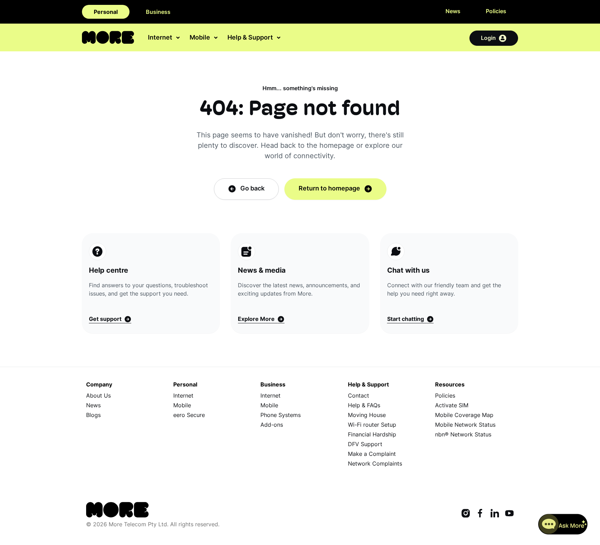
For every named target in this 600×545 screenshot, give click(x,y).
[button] (563, 524)
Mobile (182, 406)
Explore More (257, 319)
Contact (358, 396)
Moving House (367, 415)
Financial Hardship (372, 435)
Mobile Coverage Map (464, 415)
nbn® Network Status (463, 435)
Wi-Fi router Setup (372, 425)
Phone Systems (280, 415)
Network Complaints (375, 464)
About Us (98, 396)
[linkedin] (494, 514)
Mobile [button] (200, 38)
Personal (106, 12)
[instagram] (465, 514)
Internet (183, 396)
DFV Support (365, 445)
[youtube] (509, 514)
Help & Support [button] (250, 38)
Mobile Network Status (465, 425)
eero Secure (189, 415)
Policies (496, 12)
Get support (106, 319)
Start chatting (407, 319)
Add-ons (271, 425)
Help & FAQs (364, 406)
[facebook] (480, 514)
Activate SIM (451, 406)
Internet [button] (161, 38)
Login (488, 38)
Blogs (93, 415)
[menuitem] (164, 38)
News (452, 12)
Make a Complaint (372, 454)
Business (158, 12)
